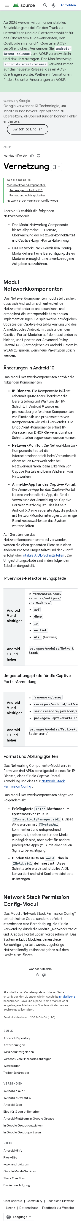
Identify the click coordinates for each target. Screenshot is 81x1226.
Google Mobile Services (19, 1171)
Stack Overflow (14, 1178)
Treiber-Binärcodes (16, 1073)
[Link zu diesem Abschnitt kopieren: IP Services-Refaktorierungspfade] (70, 578)
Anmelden (68, 5)
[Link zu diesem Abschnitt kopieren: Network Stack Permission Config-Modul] (42, 904)
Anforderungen (14, 1045)
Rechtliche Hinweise (60, 1201)
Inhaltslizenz (67, 996)
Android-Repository (16, 1038)
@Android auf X (14, 1091)
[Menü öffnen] (7, 5)
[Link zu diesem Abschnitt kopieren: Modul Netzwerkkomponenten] (67, 289)
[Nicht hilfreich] (38, 155)
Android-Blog (12, 1105)
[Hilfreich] (32, 155)
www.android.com (16, 1164)
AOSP (7, 147)
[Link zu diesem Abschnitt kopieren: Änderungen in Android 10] (58, 368)
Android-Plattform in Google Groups (28, 1118)
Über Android (12, 1201)
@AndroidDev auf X (17, 1098)
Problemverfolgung (16, 1185)
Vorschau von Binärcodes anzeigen (27, 1059)
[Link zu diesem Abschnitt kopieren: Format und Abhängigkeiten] (62, 756)
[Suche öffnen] (45, 5)
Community (34, 1201)
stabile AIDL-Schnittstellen (43, 555)
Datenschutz (28, 1208)
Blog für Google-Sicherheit (21, 1112)
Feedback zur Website (58, 1208)
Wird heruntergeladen (18, 1052)
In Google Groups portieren (22, 1132)
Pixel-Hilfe (10, 1157)
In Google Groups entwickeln (23, 1125)
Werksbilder (11, 1066)
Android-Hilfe (12, 1150)
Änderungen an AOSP (47, 80)
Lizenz (10, 1208)
